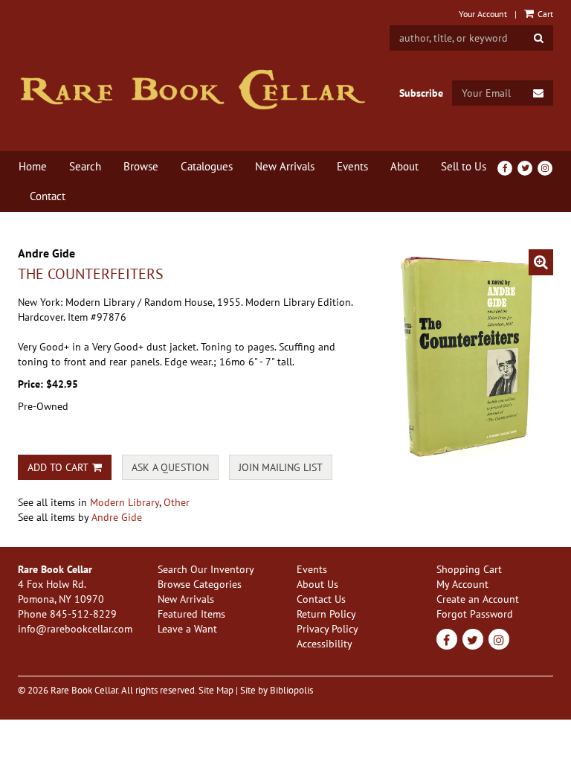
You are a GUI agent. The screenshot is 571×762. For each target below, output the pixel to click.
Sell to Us (463, 166)
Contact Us (321, 599)
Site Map (216, 690)
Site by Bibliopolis (276, 690)
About (404, 166)
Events (352, 166)
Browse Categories (200, 584)
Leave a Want (187, 628)
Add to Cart (58, 467)
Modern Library (124, 502)
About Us (317, 584)
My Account (462, 584)
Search (85, 166)
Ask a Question (170, 467)
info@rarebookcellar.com (75, 628)
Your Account (483, 13)
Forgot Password (474, 614)
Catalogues (207, 166)
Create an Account (477, 599)
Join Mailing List (281, 467)
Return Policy (326, 614)
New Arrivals (284, 166)
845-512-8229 (83, 614)
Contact (47, 196)
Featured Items (191, 614)
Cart (544, 13)
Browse (140, 166)
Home (33, 166)
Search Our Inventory (206, 569)
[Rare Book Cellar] (192, 89)
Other (177, 502)
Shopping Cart (469, 569)
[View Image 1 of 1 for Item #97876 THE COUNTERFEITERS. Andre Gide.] (471, 356)
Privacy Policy (327, 628)
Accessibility (324, 643)
